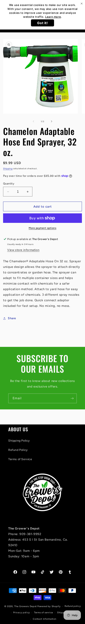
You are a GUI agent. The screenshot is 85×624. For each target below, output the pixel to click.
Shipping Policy (19, 440)
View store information (23, 250)
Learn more (53, 16)
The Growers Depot (25, 606)
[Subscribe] (72, 398)
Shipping (8, 168)
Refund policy (73, 606)
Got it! (42, 23)
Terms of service (43, 612)
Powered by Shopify (49, 606)
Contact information (44, 619)
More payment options (42, 228)
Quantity (8, 183)
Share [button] (12, 318)
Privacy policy (21, 612)
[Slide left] (33, 121)
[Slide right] (51, 121)
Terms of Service (20, 459)
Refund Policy (18, 450)
